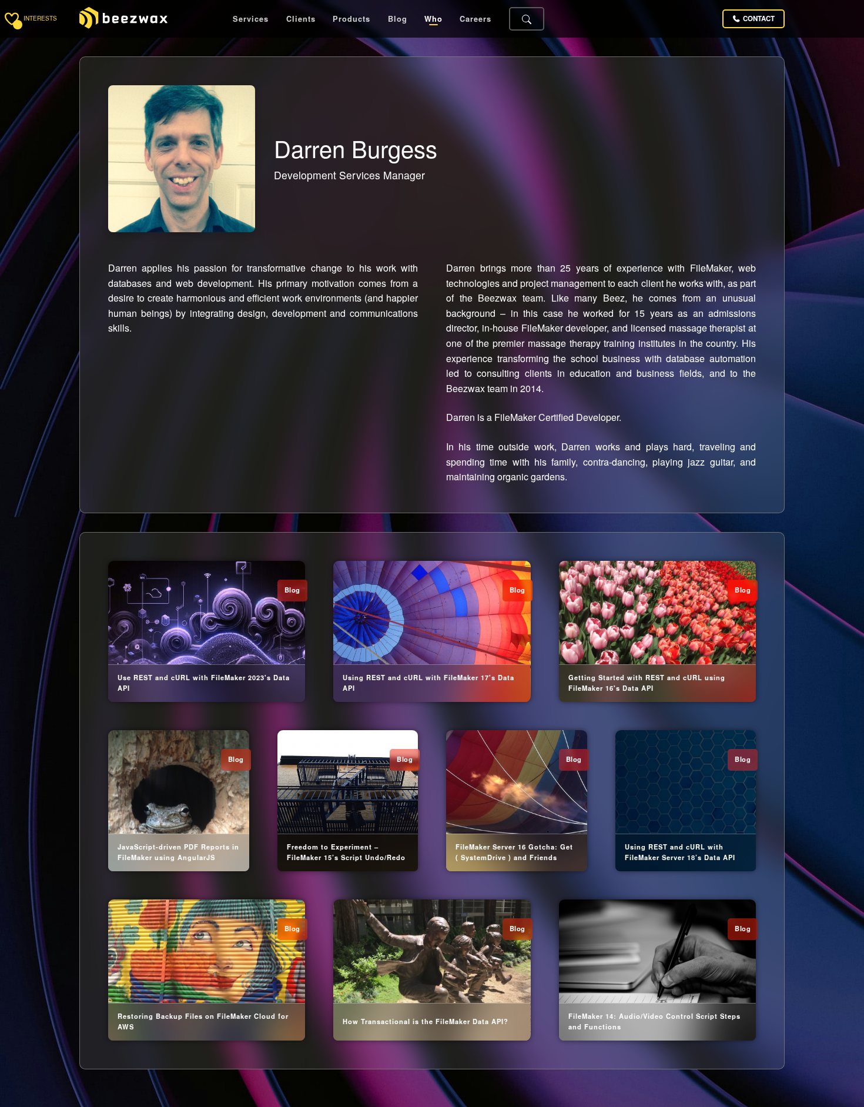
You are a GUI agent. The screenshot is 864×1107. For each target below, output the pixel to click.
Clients (301, 19)
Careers (475, 19)
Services (251, 19)
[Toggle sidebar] (12, 19)
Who (433, 19)
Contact (759, 19)
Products (351, 19)
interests (40, 18)
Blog (397, 19)
